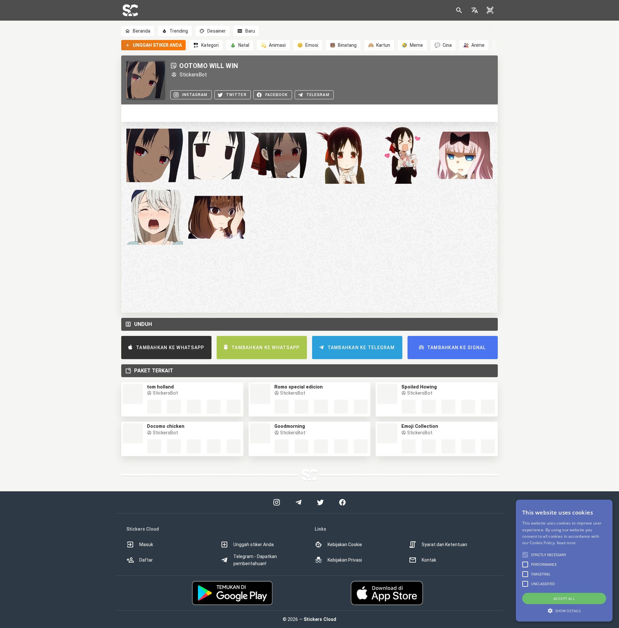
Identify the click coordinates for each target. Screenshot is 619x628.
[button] (474, 10)
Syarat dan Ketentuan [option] (444, 544)
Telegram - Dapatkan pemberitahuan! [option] (255, 560)
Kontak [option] (429, 560)
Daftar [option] (146, 560)
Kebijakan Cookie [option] (345, 544)
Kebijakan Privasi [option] (345, 560)
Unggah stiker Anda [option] (253, 544)
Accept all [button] (564, 598)
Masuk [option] (146, 544)
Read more (566, 542)
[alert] (564, 561)
